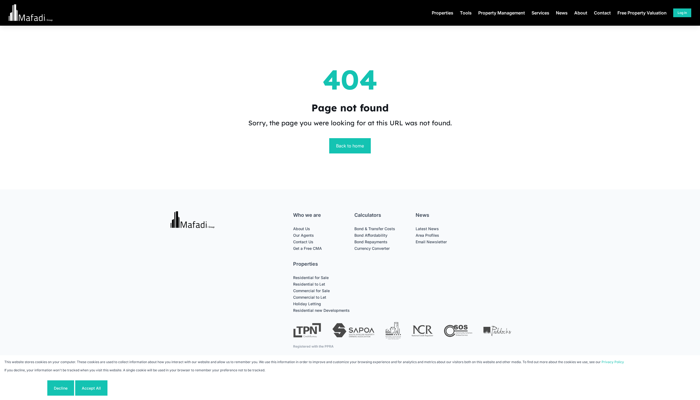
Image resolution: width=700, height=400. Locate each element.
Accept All (91, 388)
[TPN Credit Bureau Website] (307, 331)
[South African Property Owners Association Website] (353, 331)
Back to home (350, 146)
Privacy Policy (613, 362)
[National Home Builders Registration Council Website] (393, 331)
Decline (61, 388)
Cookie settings (25, 388)
